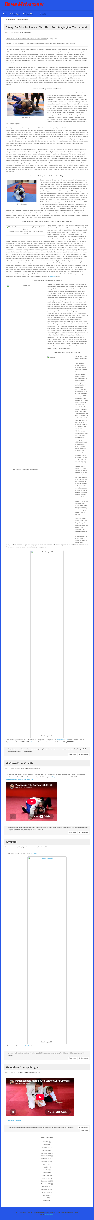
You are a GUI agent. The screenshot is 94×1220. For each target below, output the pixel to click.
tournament (11, 751)
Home (4, 14)
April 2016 (46, 1144)
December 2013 (46, 1181)
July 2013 (46, 1195)
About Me (43, 14)
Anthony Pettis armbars (15, 1053)
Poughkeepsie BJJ (62, 739)
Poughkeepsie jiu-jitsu (27, 827)
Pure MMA (52, 276)
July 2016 (46, 1142)
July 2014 (46, 1164)
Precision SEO (49, 1214)
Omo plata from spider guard (23, 1067)
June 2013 (45, 1198)
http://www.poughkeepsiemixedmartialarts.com (19, 779)
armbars (26, 1053)
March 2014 (46, 1175)
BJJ (9, 749)
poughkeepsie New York (15, 829)
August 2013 (46, 1192)
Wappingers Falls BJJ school (33, 829)
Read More (72, 754)
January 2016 (46, 1150)
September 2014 (46, 1161)
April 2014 (46, 1172)
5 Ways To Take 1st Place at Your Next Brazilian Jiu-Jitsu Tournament (46, 27)
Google (83, 5)
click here (33, 742)
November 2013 (46, 1184)
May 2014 (46, 1170)
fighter (21, 32)
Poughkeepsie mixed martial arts (63, 827)
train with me (27, 1046)
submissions (77, 1053)
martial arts (28, 32)
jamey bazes (43, 749)
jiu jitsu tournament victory (56, 749)
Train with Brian (27, 14)
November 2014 (46, 1158)
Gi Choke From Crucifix (19, 763)
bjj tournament (15, 749)
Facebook (80, 5)
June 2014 (46, 1167)
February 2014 (46, 1178)
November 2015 (46, 1153)
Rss (86, 5)
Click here (34, 853)
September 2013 (46, 1189)
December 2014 (46, 1155)
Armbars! (11, 841)
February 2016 (46, 1147)
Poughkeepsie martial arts (33, 768)
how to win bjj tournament (29, 749)
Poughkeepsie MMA (81, 827)
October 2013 (46, 1186)
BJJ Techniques (15, 14)
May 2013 (46, 1200)
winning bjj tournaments (24, 751)
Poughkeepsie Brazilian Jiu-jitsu (30, 1127)
